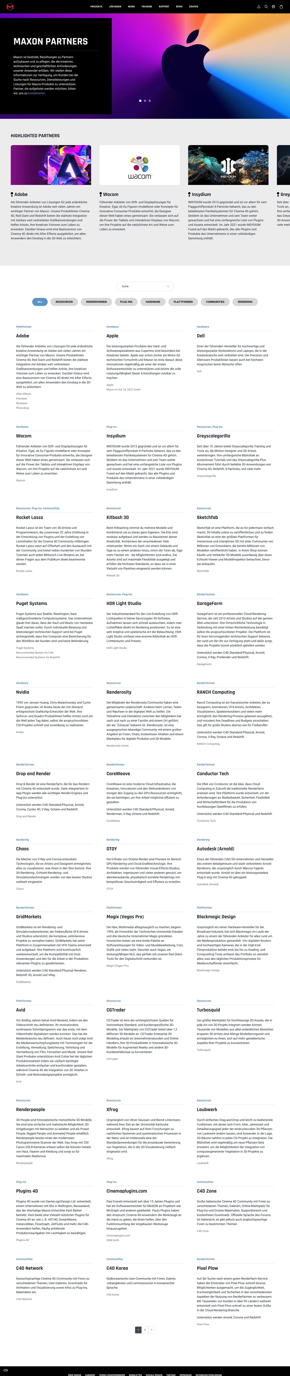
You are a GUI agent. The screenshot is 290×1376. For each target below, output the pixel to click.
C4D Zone (203, 1231)
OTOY (110, 888)
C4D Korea (113, 1294)
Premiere (21, 398)
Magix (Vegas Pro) (118, 965)
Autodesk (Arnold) (208, 884)
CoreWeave (113, 820)
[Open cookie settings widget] (6, 1370)
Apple (110, 384)
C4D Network (24, 1299)
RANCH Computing (208, 743)
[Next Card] (286, 201)
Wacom (110, 195)
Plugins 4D (22, 1240)
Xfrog (110, 1158)
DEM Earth (113, 1240)
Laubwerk (202, 1163)
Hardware (153, 301)
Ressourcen (64, 301)
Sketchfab (203, 571)
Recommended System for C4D (35, 652)
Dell (199, 371)
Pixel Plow (203, 1324)
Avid (18, 1081)
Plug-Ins (126, 301)
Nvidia (20, 732)
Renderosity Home (118, 745)
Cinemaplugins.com (118, 1235)
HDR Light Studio (117, 648)
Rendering (245, 301)
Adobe (21, 195)
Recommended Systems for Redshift (38, 657)
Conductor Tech (206, 820)
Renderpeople (24, 1163)
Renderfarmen (96, 301)
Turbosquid (203, 1049)
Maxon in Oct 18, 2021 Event (123, 389)
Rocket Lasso (24, 571)
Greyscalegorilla (206, 475)
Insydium (201, 195)
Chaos (20, 888)
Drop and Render (26, 816)
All (40, 301)
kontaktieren (36, 93)
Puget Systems (25, 648)
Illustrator (22, 403)
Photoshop (22, 408)
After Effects (23, 393)
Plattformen (183, 301)
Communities (215, 301)
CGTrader (112, 1059)
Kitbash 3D (113, 575)
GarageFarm (204, 664)
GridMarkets (23, 982)
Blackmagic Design (208, 970)
